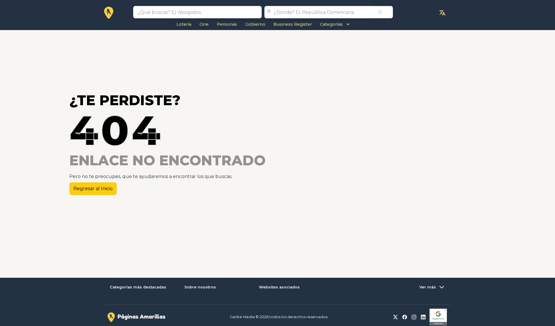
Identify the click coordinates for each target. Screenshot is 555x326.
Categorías (331, 24)
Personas (227, 24)
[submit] (382, 12)
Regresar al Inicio (93, 188)
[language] (442, 12)
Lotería (183, 24)
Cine (204, 24)
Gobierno (255, 24)
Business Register (292, 24)
